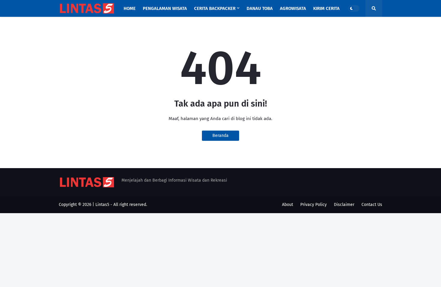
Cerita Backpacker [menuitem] (215, 8)
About (287, 204)
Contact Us (372, 204)
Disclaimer (344, 204)
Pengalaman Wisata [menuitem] (165, 8)
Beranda (220, 135)
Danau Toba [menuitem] (260, 8)
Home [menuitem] (130, 8)
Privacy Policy (313, 204)
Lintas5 (102, 204)
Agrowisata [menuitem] (293, 8)
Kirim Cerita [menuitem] (326, 8)
